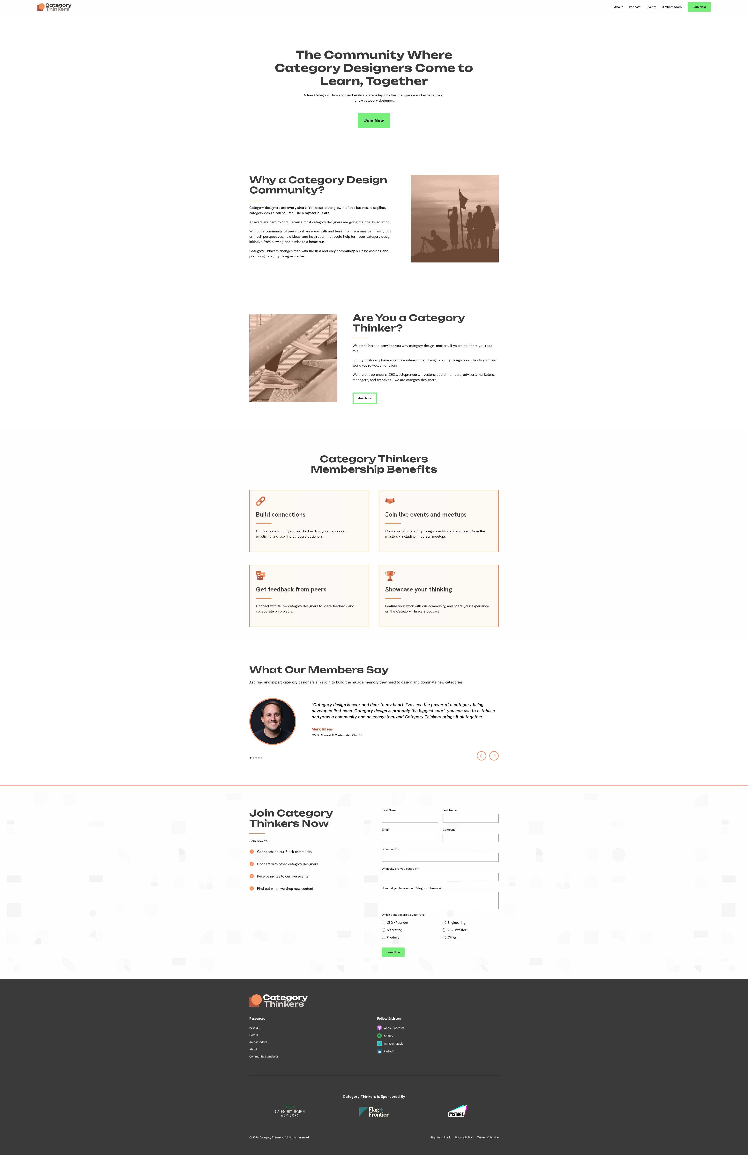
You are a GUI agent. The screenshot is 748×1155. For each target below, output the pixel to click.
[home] (54, 7)
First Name (389, 810)
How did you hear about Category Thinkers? (411, 888)
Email (385, 830)
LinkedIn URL (390, 849)
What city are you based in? (400, 869)
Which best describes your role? (404, 915)
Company (449, 830)
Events (651, 7)
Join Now (699, 7)
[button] (481, 756)
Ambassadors (672, 7)
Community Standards (264, 1056)
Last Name (450, 810)
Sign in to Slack (441, 1137)
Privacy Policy (464, 1137)
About (618, 7)
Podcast (634, 7)
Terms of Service (488, 1137)
